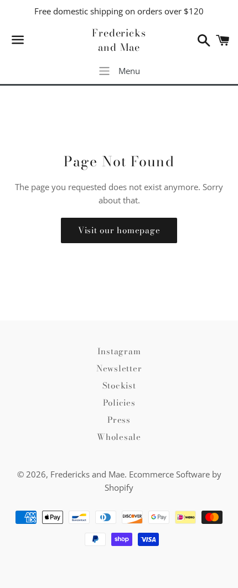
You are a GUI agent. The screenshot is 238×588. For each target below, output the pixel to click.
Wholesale (119, 437)
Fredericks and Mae (119, 40)
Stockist (119, 385)
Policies (119, 402)
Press (119, 419)
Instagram (119, 351)
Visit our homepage (119, 230)
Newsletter (119, 368)
